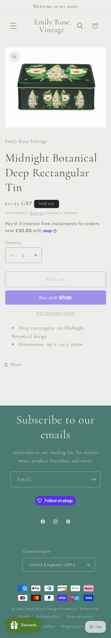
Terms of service (79, 616)
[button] (13, 26)
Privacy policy (42, 626)
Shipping (36, 213)
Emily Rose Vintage (41, 608)
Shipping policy (73, 626)
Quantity (13, 242)
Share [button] (16, 364)
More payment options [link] (55, 312)
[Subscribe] (93, 479)
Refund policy (48, 616)
